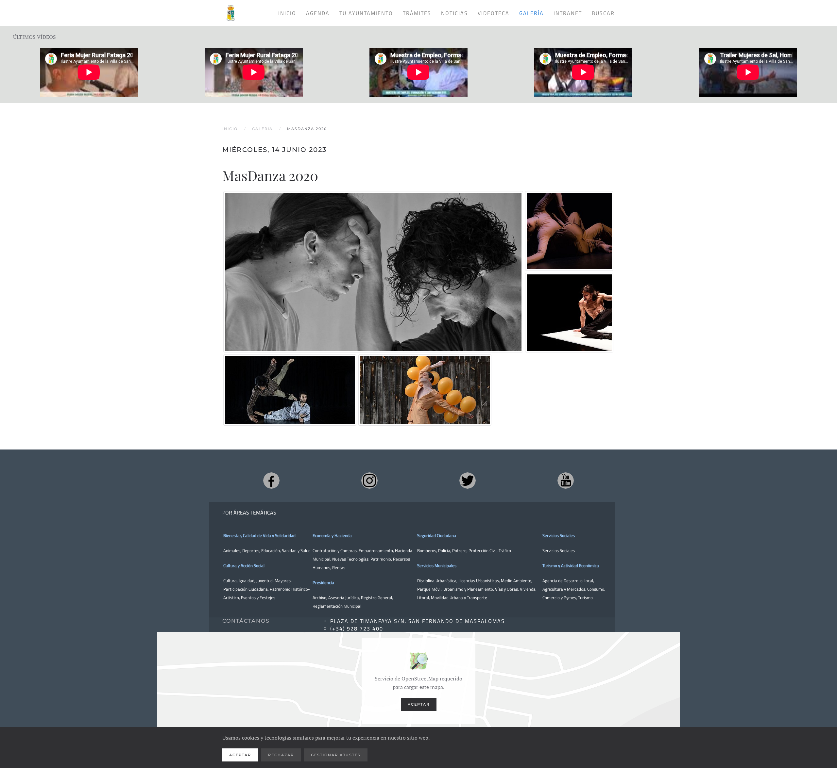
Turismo (585, 597)
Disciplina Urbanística (436, 580)
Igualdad (246, 580)
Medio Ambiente (516, 580)
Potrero (459, 550)
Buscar (603, 13)
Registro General (376, 597)
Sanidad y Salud (296, 550)
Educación (270, 550)
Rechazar (281, 755)
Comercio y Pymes (559, 597)
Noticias (454, 13)
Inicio (287, 13)
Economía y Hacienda (332, 535)
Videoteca (493, 13)
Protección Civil (483, 550)
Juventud (264, 580)
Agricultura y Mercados (563, 589)
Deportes (250, 550)
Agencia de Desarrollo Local (567, 580)
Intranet (568, 13)
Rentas (338, 567)
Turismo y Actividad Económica (570, 565)
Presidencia (323, 582)
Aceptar (419, 704)
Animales (231, 550)
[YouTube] (565, 480)
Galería (531, 13)
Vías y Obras (506, 589)
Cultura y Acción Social (244, 565)
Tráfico (505, 550)
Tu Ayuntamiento (366, 13)
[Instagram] (369, 480)
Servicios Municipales (436, 565)
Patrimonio (380, 559)
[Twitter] (467, 480)
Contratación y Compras (335, 550)
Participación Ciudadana (245, 589)
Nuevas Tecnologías (350, 559)
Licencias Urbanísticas (478, 580)
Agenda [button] (318, 13)
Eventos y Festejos (258, 597)
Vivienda (528, 589)
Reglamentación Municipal (337, 606)
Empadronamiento (376, 550)
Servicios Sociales (558, 535)
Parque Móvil (429, 589)
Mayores (283, 580)
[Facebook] (271, 480)
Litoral (423, 597)
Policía (444, 550)
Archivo (319, 597)
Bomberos (426, 550)
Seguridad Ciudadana (436, 535)
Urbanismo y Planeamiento (468, 589)
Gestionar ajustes (336, 755)
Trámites (417, 13)
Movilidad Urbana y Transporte (459, 597)
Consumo (595, 589)
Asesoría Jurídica (343, 597)
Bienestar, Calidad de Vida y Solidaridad (259, 535)
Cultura (230, 580)
